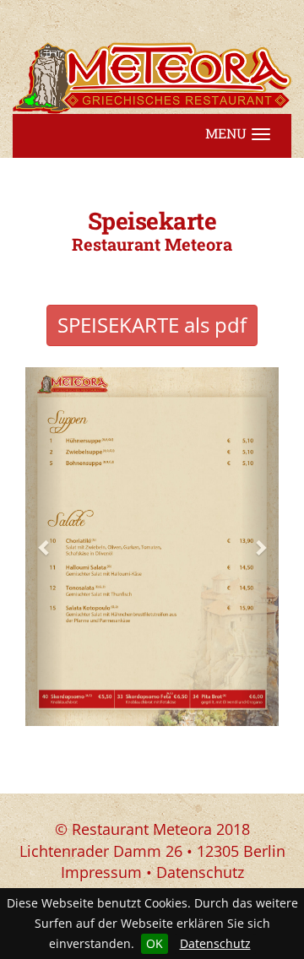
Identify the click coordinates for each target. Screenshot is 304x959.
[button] (44, 546)
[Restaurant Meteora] (152, 78)
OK (154, 943)
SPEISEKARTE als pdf (152, 325)
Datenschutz (215, 943)
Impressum (101, 872)
